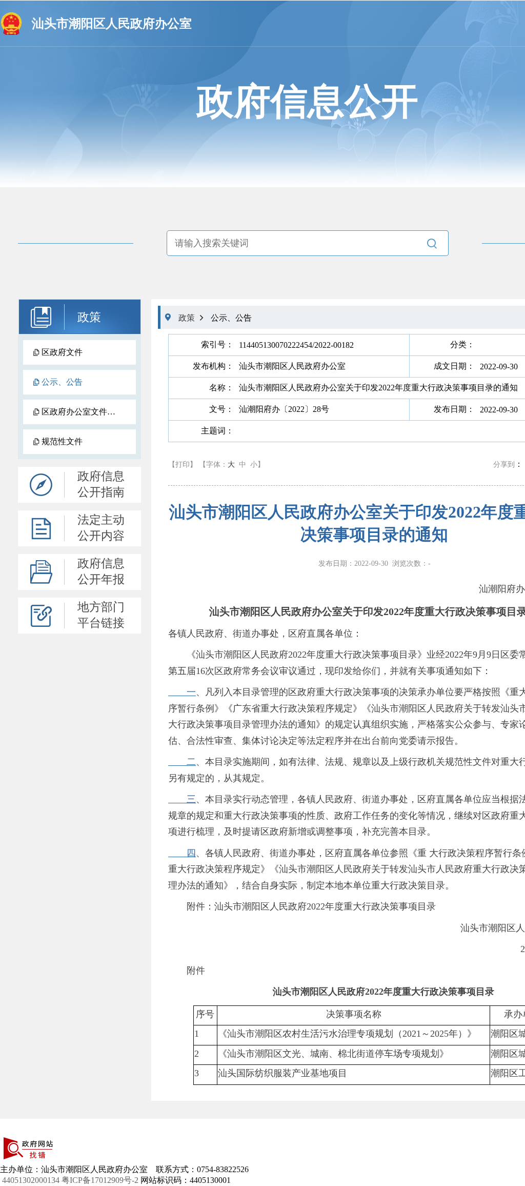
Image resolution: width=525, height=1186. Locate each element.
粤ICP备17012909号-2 (100, 1180)
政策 (89, 317)
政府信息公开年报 (101, 571)
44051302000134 (30, 1180)
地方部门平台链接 (101, 615)
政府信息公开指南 (101, 484)
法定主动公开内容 (101, 527)
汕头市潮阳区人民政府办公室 (112, 23)
